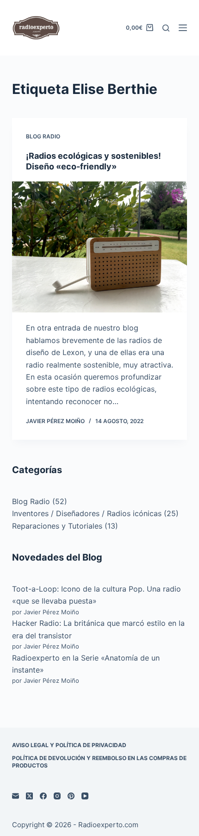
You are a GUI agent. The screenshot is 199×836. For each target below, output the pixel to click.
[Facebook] (43, 795)
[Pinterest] (71, 795)
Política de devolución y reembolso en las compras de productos (99, 762)
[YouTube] (84, 795)
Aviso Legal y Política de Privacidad (69, 745)
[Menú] (183, 28)
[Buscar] (165, 28)
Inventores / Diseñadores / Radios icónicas (87, 513)
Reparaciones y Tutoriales (57, 525)
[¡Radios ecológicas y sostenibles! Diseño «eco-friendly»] (99, 247)
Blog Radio (43, 136)
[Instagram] (57, 795)
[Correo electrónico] (15, 795)
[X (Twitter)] (29, 795)
